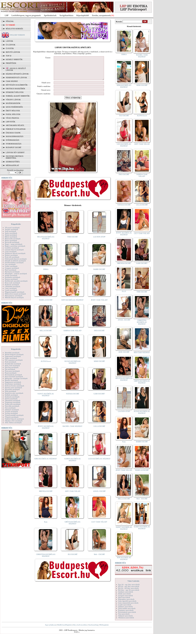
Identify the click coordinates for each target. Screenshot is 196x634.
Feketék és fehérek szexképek (15, 261)
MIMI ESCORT (99, 361)
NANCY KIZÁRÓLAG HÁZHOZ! (46, 394)
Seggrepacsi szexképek (13, 382)
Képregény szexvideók (126, 599)
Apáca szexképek (11, 233)
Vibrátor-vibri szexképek (14, 421)
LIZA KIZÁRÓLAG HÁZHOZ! (99, 459)
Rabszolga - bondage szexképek (16, 378)
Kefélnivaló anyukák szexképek (16, 281)
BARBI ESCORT (99, 269)
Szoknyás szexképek (12, 397)
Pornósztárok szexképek (13, 375)
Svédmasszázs (12, 140)
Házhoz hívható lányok (17, 74)
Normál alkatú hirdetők (18, 96)
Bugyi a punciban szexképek (15, 246)
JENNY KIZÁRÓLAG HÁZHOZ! (46, 427)
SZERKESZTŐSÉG (13, 162)
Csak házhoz (12, 81)
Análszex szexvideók (125, 592)
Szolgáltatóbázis (66, 15)
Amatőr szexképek (11, 229)
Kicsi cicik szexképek (12, 283)
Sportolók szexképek (12, 389)
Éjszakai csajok (13, 133)
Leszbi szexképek (11, 290)
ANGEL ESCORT (99, 491)
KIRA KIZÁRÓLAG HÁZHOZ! (45, 459)
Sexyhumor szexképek (13, 384)
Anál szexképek (10, 231)
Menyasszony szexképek (13, 296)
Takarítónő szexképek (12, 400)
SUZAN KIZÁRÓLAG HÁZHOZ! (72, 362)
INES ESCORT (99, 330)
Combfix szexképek (12, 248)
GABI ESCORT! (99, 394)
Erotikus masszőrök (15, 88)
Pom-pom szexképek (12, 371)
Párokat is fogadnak (16, 129)
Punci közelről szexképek (14, 376)
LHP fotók (10, 122)
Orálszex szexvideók (125, 606)
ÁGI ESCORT (72, 554)
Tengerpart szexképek (12, 402)
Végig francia (12, 118)
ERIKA (45, 269)
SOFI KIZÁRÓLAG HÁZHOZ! (72, 300)
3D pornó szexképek (12, 227)
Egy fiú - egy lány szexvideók (129, 584)
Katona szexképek (11, 279)
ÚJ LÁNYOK (10, 45)
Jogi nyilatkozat (50, 625)
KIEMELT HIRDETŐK (14, 59)
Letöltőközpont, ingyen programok (26, 15)
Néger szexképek (11, 358)
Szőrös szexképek (11, 399)
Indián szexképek (11, 275)
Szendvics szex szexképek (14, 393)
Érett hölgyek (13, 111)
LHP (6, 15)
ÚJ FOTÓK (10, 48)
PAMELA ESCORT (46, 300)
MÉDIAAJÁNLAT (12, 165)
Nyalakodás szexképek (13, 364)
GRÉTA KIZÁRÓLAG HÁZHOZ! (72, 523)
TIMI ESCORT (72, 237)
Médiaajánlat (104, 625)
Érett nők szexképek (12, 257)
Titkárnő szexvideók (125, 616)
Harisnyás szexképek (12, 272)
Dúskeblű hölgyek (15, 92)
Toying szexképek (11, 413)
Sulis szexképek (10, 391)
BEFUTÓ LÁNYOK (13, 52)
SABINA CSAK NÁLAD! (73, 330)
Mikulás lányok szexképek (14, 297)
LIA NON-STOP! (99, 237)
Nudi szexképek (10, 362)
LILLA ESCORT (99, 426)
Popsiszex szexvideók (126, 610)
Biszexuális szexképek (13, 239)
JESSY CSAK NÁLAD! (99, 300)
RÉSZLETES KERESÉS (14, 29)
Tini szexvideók (124, 614)
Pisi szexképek (10, 369)
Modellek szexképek (12, 353)
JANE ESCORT (72, 269)
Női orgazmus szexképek (14, 360)
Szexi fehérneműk (14, 107)
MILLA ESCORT (46, 330)
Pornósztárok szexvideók (127, 612)
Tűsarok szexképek (12, 417)
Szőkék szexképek (11, 395)
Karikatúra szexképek (12, 277)
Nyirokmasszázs (13, 144)
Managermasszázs (14, 136)
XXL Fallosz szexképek (13, 422)
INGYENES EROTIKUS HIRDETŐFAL (14, 157)
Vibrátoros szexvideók (126, 618)
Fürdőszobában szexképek (14, 262)
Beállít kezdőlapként (64, 625)
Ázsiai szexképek (11, 235)
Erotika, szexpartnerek (101, 15)
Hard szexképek (10, 270)
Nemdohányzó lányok (16, 77)
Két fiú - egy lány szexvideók (128, 586)
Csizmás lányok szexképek (14, 250)
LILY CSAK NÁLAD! (99, 522)
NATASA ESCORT (72, 394)
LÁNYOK (9, 41)
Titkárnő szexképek (12, 410)
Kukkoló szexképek (12, 285)
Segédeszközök (13, 103)
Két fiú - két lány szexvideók (128, 588)
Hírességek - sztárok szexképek (16, 273)
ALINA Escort (46, 361)
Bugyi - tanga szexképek (13, 244)
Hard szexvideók (124, 597)
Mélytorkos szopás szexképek (15, 294)
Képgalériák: (16, 224)
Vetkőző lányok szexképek (14, 419)
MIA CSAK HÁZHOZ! (142, 352)
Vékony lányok (13, 100)
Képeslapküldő (82, 15)
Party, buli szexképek (12, 365)
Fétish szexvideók (124, 594)
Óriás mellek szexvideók (127, 608)
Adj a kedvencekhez (80, 625)
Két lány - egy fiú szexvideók (128, 590)
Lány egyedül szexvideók (127, 601)
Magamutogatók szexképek (14, 292)
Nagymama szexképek (13, 356)
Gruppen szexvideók (125, 595)
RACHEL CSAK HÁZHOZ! (72, 426)
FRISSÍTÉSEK (11, 63)
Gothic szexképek (11, 266)
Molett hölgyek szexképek (14, 354)
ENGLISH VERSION (17, 35)
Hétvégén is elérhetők (17, 85)
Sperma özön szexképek (13, 387)
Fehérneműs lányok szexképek (16, 259)
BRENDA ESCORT (46, 491)
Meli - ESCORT (99, 554)
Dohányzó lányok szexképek (15, 253)
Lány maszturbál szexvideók (128, 603)
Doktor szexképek (11, 255)
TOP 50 (8, 56)
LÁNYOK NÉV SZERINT (15, 152)
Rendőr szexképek (11, 380)
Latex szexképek (11, 288)
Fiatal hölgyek (13, 114)
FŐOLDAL (10, 21)
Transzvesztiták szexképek (14, 415)
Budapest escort (13, 147)
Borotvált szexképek (12, 242)
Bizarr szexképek (11, 240)
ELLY (124, 291)
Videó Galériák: (133, 581)
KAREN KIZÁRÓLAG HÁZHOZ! (72, 459)
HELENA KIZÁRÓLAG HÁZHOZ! (45, 238)
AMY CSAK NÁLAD (72, 491)
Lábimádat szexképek (12, 286)
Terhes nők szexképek (13, 404)
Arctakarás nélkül (15, 125)
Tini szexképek (10, 408)
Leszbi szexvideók (124, 605)
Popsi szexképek (11, 373)
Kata (45, 522)
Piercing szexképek (12, 367)
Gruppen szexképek (12, 268)
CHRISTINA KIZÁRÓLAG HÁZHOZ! (45, 555)
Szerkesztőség (93, 625)
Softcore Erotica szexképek (14, 386)
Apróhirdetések (50, 15)
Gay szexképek (10, 264)
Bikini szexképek (11, 237)
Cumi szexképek (11, 251)
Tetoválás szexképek (12, 406)
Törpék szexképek (11, 411)
